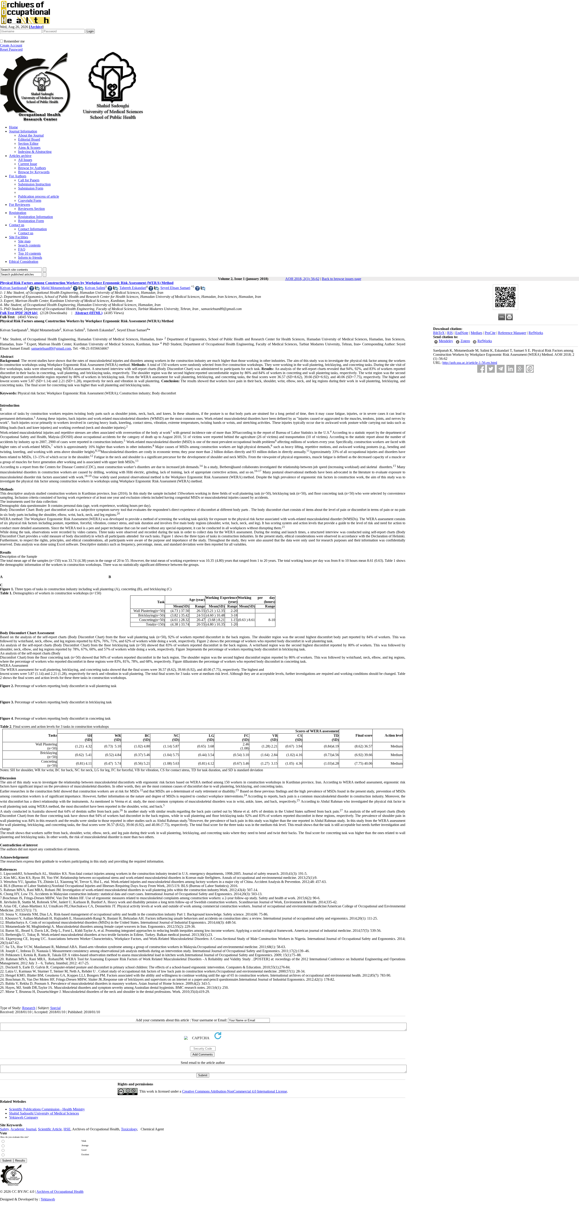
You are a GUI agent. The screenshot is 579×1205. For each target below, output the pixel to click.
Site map (24, 241)
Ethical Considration (23, 261)
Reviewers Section (31, 209)
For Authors (17, 176)
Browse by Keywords (34, 172)
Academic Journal (23, 1129)
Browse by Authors (32, 168)
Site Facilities (18, 237)
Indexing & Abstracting (35, 152)
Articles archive (20, 156)
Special (55, 1008)
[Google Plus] (520, 369)
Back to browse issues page (341, 279)
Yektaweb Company (23, 1117)
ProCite (490, 333)
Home (13, 127)
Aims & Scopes (29, 147)
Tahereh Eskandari (132, 288)
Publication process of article (38, 196)
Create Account (11, 45)
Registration (17, 213)
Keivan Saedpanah (13, 288)
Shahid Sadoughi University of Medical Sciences (44, 1113)
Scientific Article (50, 1129)
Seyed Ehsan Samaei (175, 288)
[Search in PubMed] (37, 289)
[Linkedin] (510, 369)
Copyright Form (29, 200)
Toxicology (129, 1129)
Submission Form (30, 188)
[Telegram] (501, 369)
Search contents (29, 245)
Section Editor (28, 143)
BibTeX (439, 333)
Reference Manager (512, 333)
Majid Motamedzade (56, 288)
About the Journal (31, 135)
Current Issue (27, 164)
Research (28, 1008)
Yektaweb (48, 1199)
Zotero (465, 341)
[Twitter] (491, 369)
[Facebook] (481, 369)
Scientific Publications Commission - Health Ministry (47, 1109)
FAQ (21, 249)
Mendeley (446, 341)
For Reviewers (19, 204)
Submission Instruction (34, 184)
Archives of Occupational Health (59, 1191)
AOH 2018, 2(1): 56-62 (302, 279)
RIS (450, 333)
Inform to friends (30, 257)
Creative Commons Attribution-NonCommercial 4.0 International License (234, 1091)
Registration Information (35, 217)
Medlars (476, 333)
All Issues (25, 160)
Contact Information (32, 229)
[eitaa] (530, 369)
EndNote (461, 333)
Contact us (16, 225)
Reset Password (11, 49)
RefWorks (536, 333)
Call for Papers (28, 180)
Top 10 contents (29, 253)
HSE (67, 1129)
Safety (4, 1129)
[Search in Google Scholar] (31, 289)
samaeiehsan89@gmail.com (51, 348)
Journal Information (23, 131)
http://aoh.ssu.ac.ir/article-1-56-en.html (469, 363)
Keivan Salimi (95, 288)
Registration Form (31, 221)
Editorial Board (29, 139)
